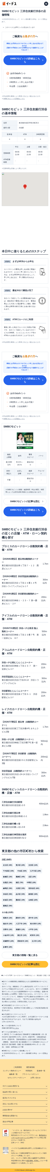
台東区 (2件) (33, 900)
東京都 (39, 975)
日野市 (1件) (7, 929)
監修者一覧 (41, 1071)
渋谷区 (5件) (7, 894)
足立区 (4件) (7, 865)
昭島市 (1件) (7, 918)
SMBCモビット (30, 975)
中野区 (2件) (31, 882)
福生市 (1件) (7, 924)
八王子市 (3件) (21, 924)
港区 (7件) (19, 882)
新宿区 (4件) (33, 894)
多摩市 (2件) (7, 947)
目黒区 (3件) (7, 882)
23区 (45, 975)
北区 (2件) (32, 877)
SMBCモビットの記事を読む (25, 501)
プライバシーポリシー (30, 1074)
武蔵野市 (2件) (8, 941)
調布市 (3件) (20, 918)
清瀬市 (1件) (20, 929)
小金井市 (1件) (8, 935)
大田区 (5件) (20, 888)
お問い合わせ (36, 1078)
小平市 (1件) (33, 929)
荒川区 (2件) (20, 865)
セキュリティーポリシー (17, 1078)
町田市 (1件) (34, 935)
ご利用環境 (17, 1067)
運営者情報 (30, 1067)
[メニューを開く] (46, 4)
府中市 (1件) (33, 918)
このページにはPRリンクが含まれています (20, 27)
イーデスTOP (7, 975)
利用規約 (29, 1071)
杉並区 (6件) (7, 900)
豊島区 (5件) (7, 906)
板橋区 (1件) (7, 877)
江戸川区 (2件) (35, 871)
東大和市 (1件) (35, 924)
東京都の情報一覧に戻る (25, 955)
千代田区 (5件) (8, 871)
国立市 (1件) (22, 935)
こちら (16, 1028)
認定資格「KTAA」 (33, 1161)
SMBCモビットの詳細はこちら (25, 60)
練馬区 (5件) (7, 888)
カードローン (18, 975)
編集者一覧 (13, 1074)
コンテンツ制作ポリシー (12, 1071)
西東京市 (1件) (22, 941)
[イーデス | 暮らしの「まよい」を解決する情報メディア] (9, 4)
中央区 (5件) (22, 871)
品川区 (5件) (20, 894)
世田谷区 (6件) (33, 888)
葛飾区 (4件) (20, 877)
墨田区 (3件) (20, 900)
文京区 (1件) (33, 865)
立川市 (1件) (36, 941)
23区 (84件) (7, 859)
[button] (25, 186)
